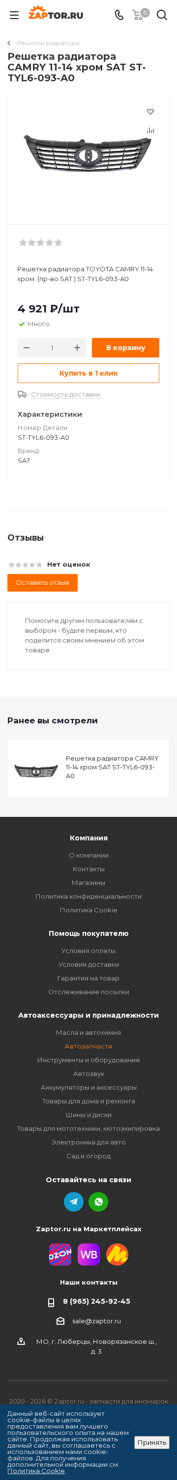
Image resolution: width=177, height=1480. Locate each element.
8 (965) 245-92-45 (96, 1301)
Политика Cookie (89, 910)
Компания (89, 838)
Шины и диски (89, 1115)
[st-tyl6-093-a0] (88, 154)
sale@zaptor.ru (96, 1321)
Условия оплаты (88, 951)
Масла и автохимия (88, 1032)
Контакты (89, 869)
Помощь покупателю (89, 933)
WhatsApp (98, 1202)
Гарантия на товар (88, 978)
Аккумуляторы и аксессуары (89, 1087)
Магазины (88, 882)
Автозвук (88, 1073)
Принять (152, 1442)
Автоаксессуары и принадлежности (88, 1015)
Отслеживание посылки (88, 992)
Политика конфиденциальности (88, 896)
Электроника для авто (89, 1142)
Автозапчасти (88, 1046)
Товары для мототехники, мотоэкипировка (88, 1128)
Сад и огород (88, 1156)
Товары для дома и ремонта (88, 1101)
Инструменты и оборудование (88, 1060)
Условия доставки (89, 964)
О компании (89, 855)
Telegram (74, 1202)
